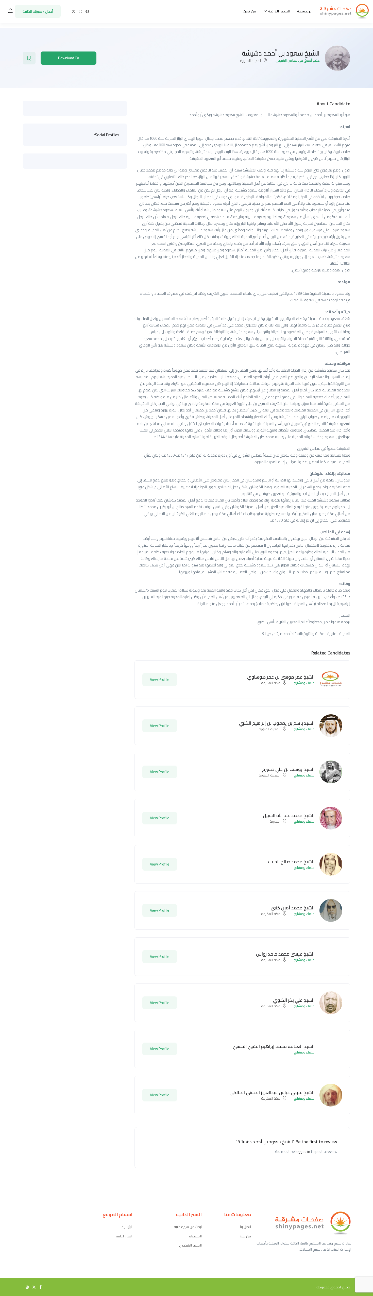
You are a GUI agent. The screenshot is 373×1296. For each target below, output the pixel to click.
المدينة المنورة (251, 60)
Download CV (68, 58)
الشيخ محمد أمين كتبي (292, 908)
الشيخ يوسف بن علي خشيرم (288, 769)
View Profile (159, 679)
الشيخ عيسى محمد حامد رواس (285, 954)
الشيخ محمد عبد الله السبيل (288, 815)
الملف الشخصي (190, 1245)
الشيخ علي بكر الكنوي (293, 1000)
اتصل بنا (245, 1227)
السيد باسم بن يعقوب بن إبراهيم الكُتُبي (276, 723)
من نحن (249, 12)
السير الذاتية (278, 12)
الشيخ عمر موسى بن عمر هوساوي (280, 677)
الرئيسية (305, 12)
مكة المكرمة (270, 683)
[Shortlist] (29, 58)
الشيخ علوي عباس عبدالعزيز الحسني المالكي (271, 1092)
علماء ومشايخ (304, 683)
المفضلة (195, 1236)
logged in (303, 1151)
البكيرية (275, 821)
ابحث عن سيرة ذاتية (188, 1227)
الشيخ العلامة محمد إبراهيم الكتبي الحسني (273, 1046)
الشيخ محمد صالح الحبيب (291, 861)
